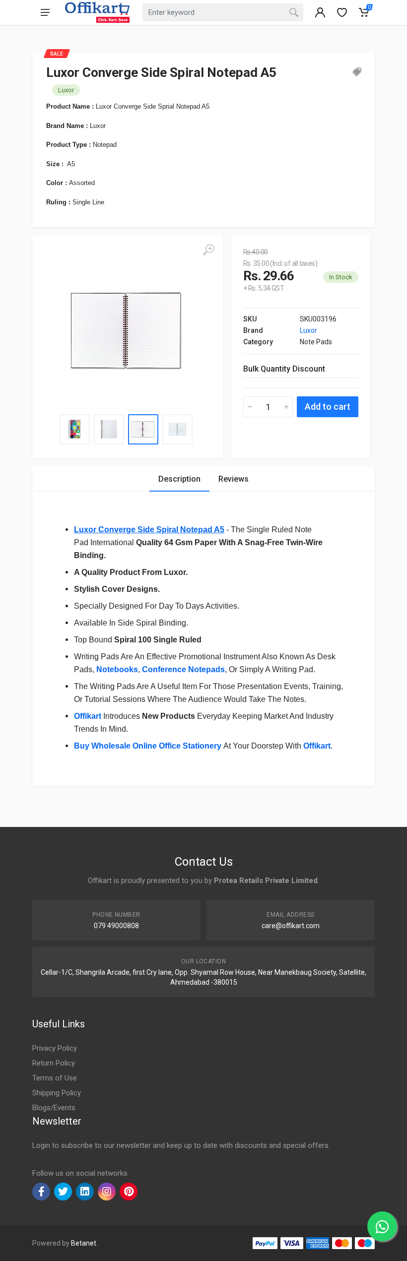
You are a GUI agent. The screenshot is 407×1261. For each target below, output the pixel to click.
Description (179, 479)
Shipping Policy (56, 1092)
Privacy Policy (54, 1048)
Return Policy (53, 1063)
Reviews (233, 479)
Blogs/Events (53, 1107)
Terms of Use (54, 1077)
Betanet (83, 1243)
